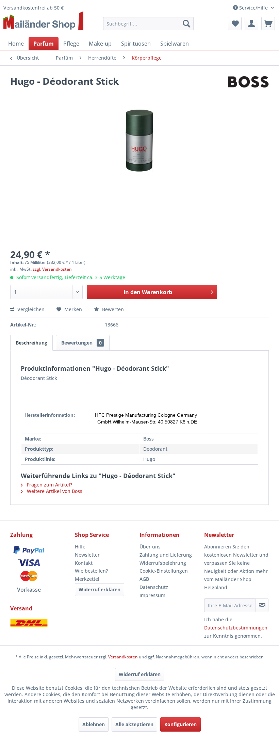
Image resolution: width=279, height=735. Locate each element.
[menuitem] (148, 23)
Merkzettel (87, 579)
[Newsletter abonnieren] (262, 605)
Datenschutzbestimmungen (235, 627)
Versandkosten (123, 657)
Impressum (152, 595)
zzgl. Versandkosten (52, 269)
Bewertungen (81, 342)
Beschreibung (31, 342)
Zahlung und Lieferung (166, 555)
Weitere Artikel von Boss (54, 491)
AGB (144, 579)
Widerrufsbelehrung (163, 563)
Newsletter (87, 555)
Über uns (150, 546)
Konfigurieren (180, 724)
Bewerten (112, 309)
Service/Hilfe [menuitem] (253, 7)
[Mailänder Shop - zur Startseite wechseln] (43, 21)
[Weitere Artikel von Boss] (248, 88)
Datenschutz (154, 587)
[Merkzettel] (235, 23)
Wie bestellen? (91, 571)
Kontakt (84, 563)
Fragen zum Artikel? (49, 484)
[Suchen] (186, 23)
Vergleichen (30, 309)
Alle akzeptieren (134, 724)
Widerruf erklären (99, 589)
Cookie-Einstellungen (164, 571)
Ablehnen (93, 724)
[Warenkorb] (268, 23)
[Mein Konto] (251, 23)
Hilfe (80, 546)
